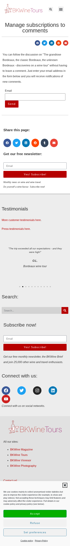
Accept (35, 513)
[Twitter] (21, 390)
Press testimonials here (16, 228)
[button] (65, 485)
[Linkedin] (53, 390)
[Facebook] (6, 390)
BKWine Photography (23, 465)
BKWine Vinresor (20, 460)
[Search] (65, 310)
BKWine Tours (19, 455)
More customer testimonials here (21, 220)
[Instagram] (37, 390)
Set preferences (35, 532)
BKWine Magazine (21, 449)
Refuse (35, 523)
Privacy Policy (41, 541)
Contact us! (10, 480)
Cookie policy (27, 541)
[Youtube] (6, 399)
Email (8, 90)
